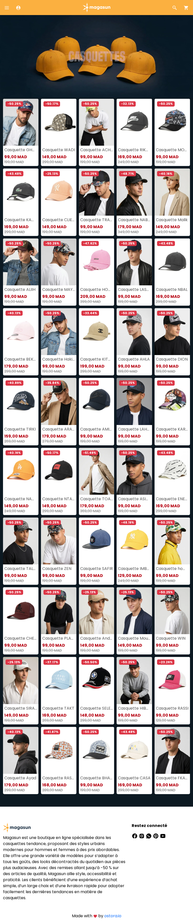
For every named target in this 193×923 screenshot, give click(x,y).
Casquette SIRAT (20, 708)
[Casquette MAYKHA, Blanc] (58, 261)
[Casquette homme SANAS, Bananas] (172, 541)
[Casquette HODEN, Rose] (96, 261)
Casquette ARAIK (58, 429)
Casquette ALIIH (19, 289)
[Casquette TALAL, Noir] (20, 541)
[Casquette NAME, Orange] (20, 471)
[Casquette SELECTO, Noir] (96, 680)
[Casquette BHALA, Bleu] (96, 750)
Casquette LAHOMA (134, 429)
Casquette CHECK (20, 638)
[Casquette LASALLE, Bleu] (134, 261)
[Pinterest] (156, 835)
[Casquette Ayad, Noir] (20, 750)
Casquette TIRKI (20, 429)
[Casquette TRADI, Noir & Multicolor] (96, 192)
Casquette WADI (58, 150)
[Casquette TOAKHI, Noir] (96, 471)
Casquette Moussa (134, 638)
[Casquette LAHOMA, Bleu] (134, 401)
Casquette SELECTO (96, 708)
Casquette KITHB (96, 359)
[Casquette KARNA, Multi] (172, 401)
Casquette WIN (170, 638)
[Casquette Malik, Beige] (172, 192)
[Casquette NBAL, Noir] (172, 261)
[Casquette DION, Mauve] (172, 331)
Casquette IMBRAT (134, 568)
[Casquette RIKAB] (134, 122)
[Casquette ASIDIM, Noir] (134, 471)
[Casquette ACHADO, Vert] (96, 122)
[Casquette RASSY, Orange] (58, 750)
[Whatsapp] (149, 835)
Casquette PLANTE (58, 638)
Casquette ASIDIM (134, 499)
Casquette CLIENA (58, 220)
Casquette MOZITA (172, 150)
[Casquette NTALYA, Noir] (58, 471)
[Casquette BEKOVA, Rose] (20, 331)
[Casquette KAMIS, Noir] (20, 192)
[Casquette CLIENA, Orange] (58, 192)
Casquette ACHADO (96, 150)
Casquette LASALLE (134, 289)
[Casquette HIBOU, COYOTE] (134, 680)
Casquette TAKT (58, 708)
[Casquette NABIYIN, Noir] (134, 192)
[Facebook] (135, 835)
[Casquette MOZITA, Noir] (172, 122)
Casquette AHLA (134, 359)
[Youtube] (163, 835)
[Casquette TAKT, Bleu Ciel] (58, 680)
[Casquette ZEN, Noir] (58, 541)
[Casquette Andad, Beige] (96, 610)
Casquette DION (172, 359)
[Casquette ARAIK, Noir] (58, 401)
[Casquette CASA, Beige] (134, 750)
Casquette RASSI (172, 708)
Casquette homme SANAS (172, 568)
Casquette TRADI (96, 220)
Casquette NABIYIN (134, 220)
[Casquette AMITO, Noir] (96, 401)
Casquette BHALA (96, 778)
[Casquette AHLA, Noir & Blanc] (134, 331)
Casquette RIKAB (134, 150)
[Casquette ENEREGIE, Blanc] (172, 471)
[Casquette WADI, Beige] (58, 122)
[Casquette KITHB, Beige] (96, 331)
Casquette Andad (96, 638)
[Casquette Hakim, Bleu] (58, 331)
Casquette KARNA (172, 429)
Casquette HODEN (96, 289)
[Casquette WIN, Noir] (172, 610)
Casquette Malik (172, 220)
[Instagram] (142, 835)
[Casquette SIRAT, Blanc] (20, 680)
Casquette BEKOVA (20, 359)
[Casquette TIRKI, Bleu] (20, 401)
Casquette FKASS (172, 778)
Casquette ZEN (56, 568)
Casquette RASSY (58, 778)
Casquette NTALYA (58, 499)
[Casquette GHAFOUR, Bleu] (20, 122)
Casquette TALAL (20, 568)
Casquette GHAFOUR (20, 150)
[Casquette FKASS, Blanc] (172, 750)
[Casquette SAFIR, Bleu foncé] (96, 541)
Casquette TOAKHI (96, 499)
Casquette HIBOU (134, 708)
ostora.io (112, 916)
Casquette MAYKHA (58, 289)
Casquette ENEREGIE (172, 499)
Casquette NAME (20, 499)
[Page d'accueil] (96, 7)
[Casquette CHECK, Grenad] (20, 610)
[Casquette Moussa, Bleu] (134, 610)
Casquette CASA (134, 778)
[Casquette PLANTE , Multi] (58, 610)
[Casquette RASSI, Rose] (172, 680)
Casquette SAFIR (96, 568)
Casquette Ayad (20, 778)
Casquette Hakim (58, 359)
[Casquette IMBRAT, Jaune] (134, 541)
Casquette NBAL (171, 289)
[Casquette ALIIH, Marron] (20, 261)
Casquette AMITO (96, 429)
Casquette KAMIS (20, 220)
